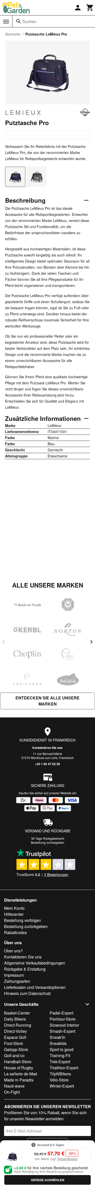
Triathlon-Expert (64, 1068)
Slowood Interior (64, 1025)
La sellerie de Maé (20, 1074)
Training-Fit (60, 1055)
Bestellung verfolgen (22, 920)
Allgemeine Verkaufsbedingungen (34, 963)
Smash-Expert (62, 1031)
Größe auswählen (47, 1180)
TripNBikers (60, 1074)
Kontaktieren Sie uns (47, 748)
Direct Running (17, 1025)
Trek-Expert (60, 1061)
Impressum (14, 975)
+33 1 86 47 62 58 (47, 764)
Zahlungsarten (17, 981)
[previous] (3, 641)
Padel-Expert (61, 1013)
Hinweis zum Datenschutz (27, 993)
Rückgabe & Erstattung (25, 969)
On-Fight (12, 1092)
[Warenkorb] (90, 8)
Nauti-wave (14, 1086)
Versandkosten (67, 1159)
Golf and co (14, 1055)
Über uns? (13, 951)
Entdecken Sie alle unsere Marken (47, 701)
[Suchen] (18, 21)
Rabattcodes (15, 932)
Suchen (29, 21)
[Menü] (6, 21)
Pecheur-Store (62, 1019)
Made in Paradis (18, 1080)
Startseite (12, 34)
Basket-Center (17, 1013)
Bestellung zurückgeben (47, 842)
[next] (91, 641)
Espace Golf (15, 1037)
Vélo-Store (59, 1080)
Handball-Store (17, 1061)
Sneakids (58, 1043)
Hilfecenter (14, 914)
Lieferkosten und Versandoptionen (35, 987)
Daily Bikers (15, 1019)
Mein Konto (14, 908)
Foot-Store (13, 1043)
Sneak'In (57, 1037)
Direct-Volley (15, 1031)
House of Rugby (18, 1068)
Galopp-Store (16, 1049)
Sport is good (61, 1049)
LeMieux (23, 112)
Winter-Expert (62, 1086)
